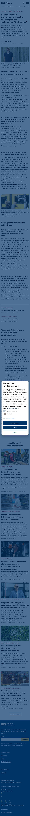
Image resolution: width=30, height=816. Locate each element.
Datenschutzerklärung (12, 408)
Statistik (9, 414)
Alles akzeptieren (15, 423)
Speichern (15, 427)
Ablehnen (15, 432)
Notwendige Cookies (12, 411)
